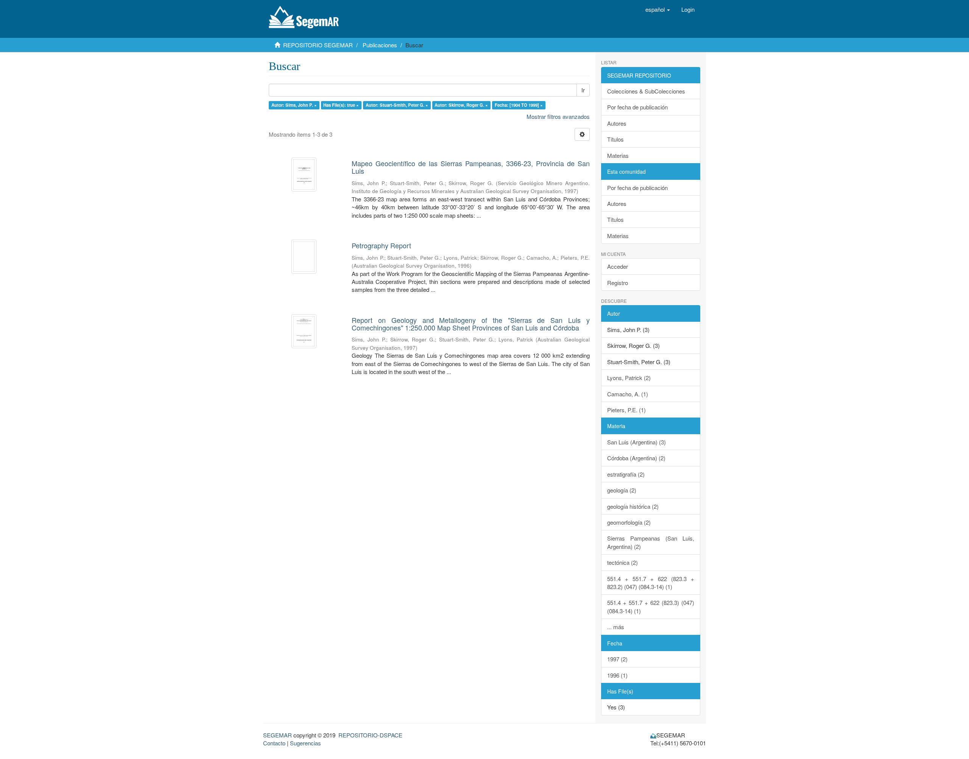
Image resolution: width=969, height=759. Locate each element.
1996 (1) (617, 675)
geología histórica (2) (633, 506)
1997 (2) (617, 659)
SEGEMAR (277, 735)
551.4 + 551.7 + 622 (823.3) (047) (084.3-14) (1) (651, 606)
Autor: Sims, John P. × (294, 105)
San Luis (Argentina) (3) (636, 442)
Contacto (274, 743)
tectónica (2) (622, 562)
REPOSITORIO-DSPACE (370, 735)
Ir (583, 90)
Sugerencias (305, 743)
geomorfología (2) (629, 522)
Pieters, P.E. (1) (626, 410)
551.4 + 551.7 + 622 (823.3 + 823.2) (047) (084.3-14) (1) (651, 583)
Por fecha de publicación (637, 107)
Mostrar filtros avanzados (558, 116)
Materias (618, 155)
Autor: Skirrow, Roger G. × (461, 105)
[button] (658, 9)
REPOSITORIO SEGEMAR (318, 45)
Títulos (615, 139)
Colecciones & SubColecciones (646, 91)
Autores (616, 123)
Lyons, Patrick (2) (629, 378)
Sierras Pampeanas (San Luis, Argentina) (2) (651, 542)
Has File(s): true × (341, 105)
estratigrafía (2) (626, 474)
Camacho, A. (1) (627, 394)
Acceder (617, 266)
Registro (617, 283)
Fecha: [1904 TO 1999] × (519, 105)
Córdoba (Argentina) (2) (636, 458)
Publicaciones (380, 45)
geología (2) (621, 490)
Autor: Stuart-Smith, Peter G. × (397, 105)
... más (615, 627)
